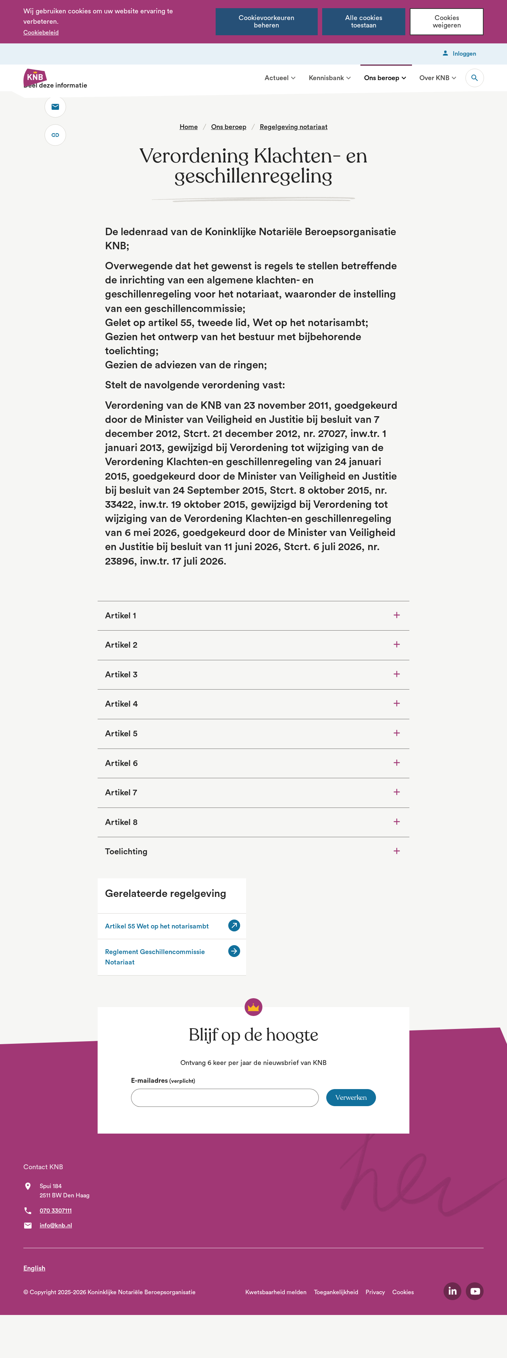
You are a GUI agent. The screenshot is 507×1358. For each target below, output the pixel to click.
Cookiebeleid (41, 33)
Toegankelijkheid (336, 1292)
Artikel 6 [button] (121, 763)
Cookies (403, 1292)
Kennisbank (326, 78)
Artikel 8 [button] (121, 822)
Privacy (375, 1292)
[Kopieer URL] (55, 135)
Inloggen (464, 54)
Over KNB (434, 78)
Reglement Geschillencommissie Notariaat (155, 957)
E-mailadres (163, 1080)
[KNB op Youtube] (475, 1291)
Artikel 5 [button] (121, 734)
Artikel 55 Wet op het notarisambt (164, 927)
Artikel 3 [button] (121, 675)
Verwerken (351, 1097)
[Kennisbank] (348, 77)
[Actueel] (293, 77)
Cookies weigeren (447, 21)
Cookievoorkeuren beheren (266, 21)
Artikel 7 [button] (121, 793)
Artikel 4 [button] (121, 704)
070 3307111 (56, 1211)
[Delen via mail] (55, 106)
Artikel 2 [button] (121, 645)
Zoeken (475, 78)
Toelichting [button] (147, 851)
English (34, 1268)
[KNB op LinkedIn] (452, 1291)
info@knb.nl (56, 1226)
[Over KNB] (453, 77)
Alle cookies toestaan (363, 21)
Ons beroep (381, 78)
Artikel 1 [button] (120, 616)
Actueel (277, 78)
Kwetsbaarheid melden (276, 1292)
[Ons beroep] (403, 77)
